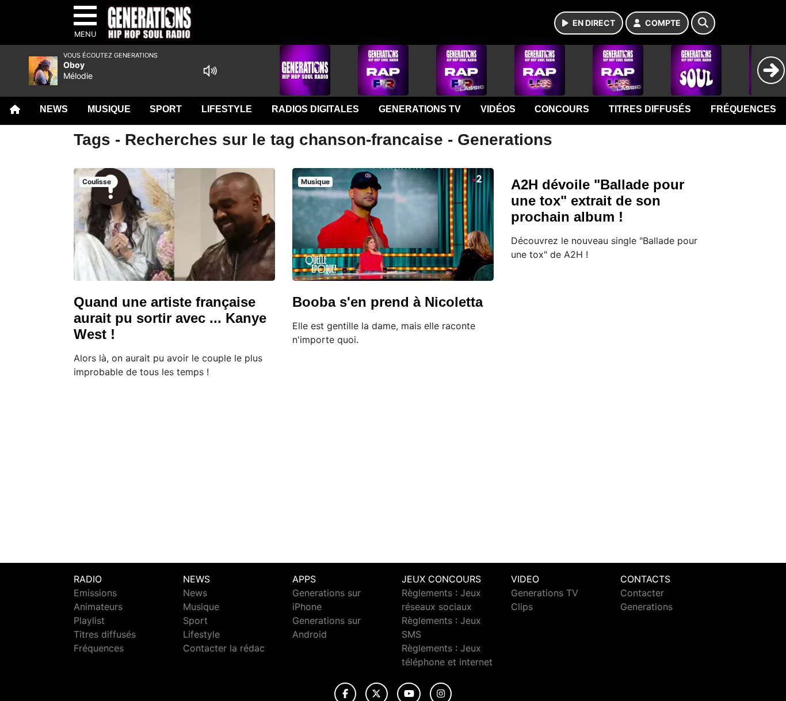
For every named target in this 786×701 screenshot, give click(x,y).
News (54, 109)
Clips (522, 606)
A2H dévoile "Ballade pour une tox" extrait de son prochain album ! (597, 200)
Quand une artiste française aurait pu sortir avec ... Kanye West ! (170, 318)
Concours (562, 109)
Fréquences (743, 109)
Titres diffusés (650, 109)
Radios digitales (315, 109)
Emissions (95, 593)
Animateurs (98, 606)
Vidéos (498, 109)
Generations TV (420, 109)
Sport (166, 109)
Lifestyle (226, 109)
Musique (109, 109)
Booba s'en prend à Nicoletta (387, 302)
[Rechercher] (703, 23)
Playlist (89, 620)
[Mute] (210, 70)
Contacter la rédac (224, 648)
